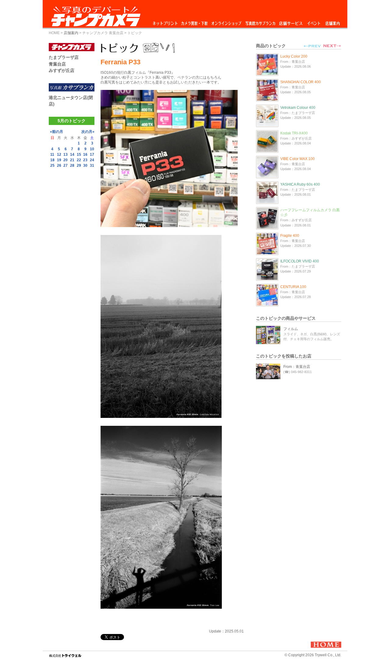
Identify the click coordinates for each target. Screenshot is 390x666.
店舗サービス (291, 21)
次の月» (87, 132)
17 (92, 154)
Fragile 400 (289, 235)
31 (92, 165)
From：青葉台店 (296, 367)
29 (79, 165)
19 (59, 160)
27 (65, 165)
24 (92, 160)
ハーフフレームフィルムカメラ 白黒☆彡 (310, 212)
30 (85, 165)
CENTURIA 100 (293, 287)
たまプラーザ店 (64, 57)
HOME (54, 33)
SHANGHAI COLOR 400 (300, 82)
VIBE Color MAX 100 (297, 159)
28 (72, 165)
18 (52, 160)
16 (85, 154)
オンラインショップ (226, 21)
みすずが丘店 (61, 70)
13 (65, 154)
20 (65, 160)
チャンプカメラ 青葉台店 (102, 33)
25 (52, 165)
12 (59, 154)
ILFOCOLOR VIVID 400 (299, 261)
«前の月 (56, 132)
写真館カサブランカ (260, 21)
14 (72, 154)
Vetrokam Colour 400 (297, 107)
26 (59, 165)
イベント (314, 21)
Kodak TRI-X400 (294, 133)
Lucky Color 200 (293, 56)
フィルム (290, 329)
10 (92, 149)
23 (85, 160)
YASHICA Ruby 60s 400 (300, 184)
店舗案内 (332, 21)
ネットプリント (166, 21)
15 (79, 154)
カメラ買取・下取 (194, 21)
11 (52, 154)
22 (79, 160)
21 (72, 160)
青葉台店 (57, 64)
